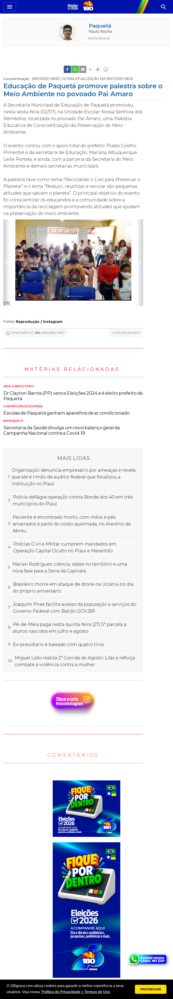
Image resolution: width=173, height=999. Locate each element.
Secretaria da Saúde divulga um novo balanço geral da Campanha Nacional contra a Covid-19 (61, 427)
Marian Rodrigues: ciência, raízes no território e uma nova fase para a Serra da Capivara (69, 567)
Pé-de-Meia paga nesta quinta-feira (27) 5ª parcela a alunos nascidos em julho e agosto (69, 628)
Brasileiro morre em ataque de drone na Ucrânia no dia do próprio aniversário (73, 587)
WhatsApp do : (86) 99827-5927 (37, 332)
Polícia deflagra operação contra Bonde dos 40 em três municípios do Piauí (73, 500)
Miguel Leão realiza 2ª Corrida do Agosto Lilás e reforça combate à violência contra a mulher (75, 661)
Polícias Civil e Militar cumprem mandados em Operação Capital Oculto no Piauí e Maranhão (64, 547)
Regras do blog (99, 38)
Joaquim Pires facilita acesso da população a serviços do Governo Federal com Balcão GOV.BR (74, 608)
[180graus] (73, 7)
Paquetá (100, 26)
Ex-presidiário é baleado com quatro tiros (58, 644)
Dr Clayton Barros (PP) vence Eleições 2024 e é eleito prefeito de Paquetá (73, 393)
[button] (76, 992)
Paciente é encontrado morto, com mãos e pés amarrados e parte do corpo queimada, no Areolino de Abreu (72, 523)
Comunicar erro (126, 332)
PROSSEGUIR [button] (150, 989)
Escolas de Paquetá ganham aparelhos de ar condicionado (66, 410)
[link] (67, 69)
